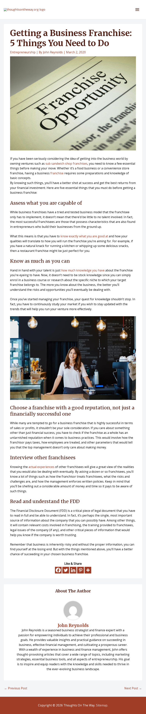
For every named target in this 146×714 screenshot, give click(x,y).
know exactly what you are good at (84, 236)
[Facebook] (58, 570)
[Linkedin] (73, 570)
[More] (88, 570)
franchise (56, 173)
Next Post (133, 688)
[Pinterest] (80, 570)
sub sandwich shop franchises (66, 163)
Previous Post (15, 688)
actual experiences (41, 467)
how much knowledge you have (83, 270)
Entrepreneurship (23, 52)
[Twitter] (65, 570)
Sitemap (101, 705)
